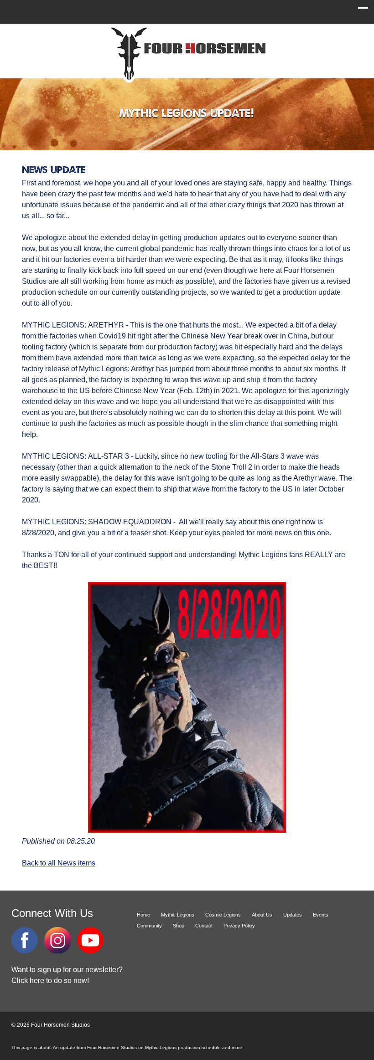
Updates (292, 914)
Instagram (57, 940)
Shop (178, 925)
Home (143, 914)
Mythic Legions (177, 914)
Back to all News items (58, 863)
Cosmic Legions (223, 914)
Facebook (24, 940)
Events (320, 914)
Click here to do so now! (50, 980)
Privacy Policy (239, 925)
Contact (204, 925)
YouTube (90, 940)
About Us (262, 914)
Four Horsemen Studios (187, 54)
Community (149, 925)
